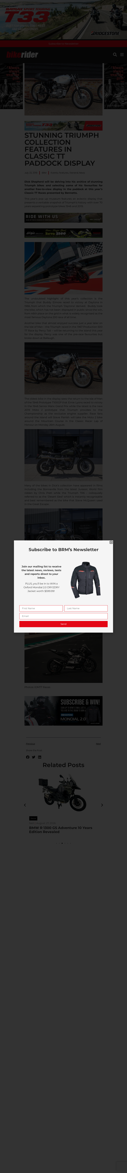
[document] (63, 586)
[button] (111, 542)
